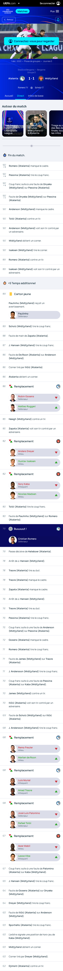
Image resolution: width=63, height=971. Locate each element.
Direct (20, 95)
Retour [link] (10, 19)
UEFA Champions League (8, 11)
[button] (54, 11)
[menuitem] (31, 11)
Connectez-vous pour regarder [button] (34, 41)
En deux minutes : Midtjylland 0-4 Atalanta (36, 129)
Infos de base (35, 95)
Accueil (9, 95)
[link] (22, 11)
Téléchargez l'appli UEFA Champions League (11, 129)
